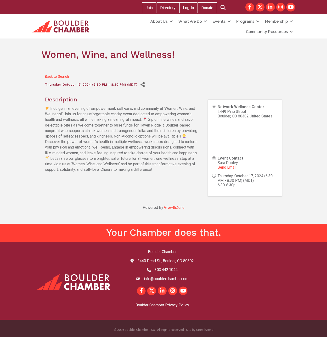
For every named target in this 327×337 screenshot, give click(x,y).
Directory (167, 8)
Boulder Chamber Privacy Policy (162, 305)
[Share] (142, 84)
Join (149, 8)
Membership (276, 21)
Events (219, 21)
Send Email (227, 167)
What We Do (190, 21)
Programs (245, 21)
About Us (159, 21)
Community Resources (267, 31)
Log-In (188, 8)
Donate (207, 8)
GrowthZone (174, 207)
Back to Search (57, 77)
